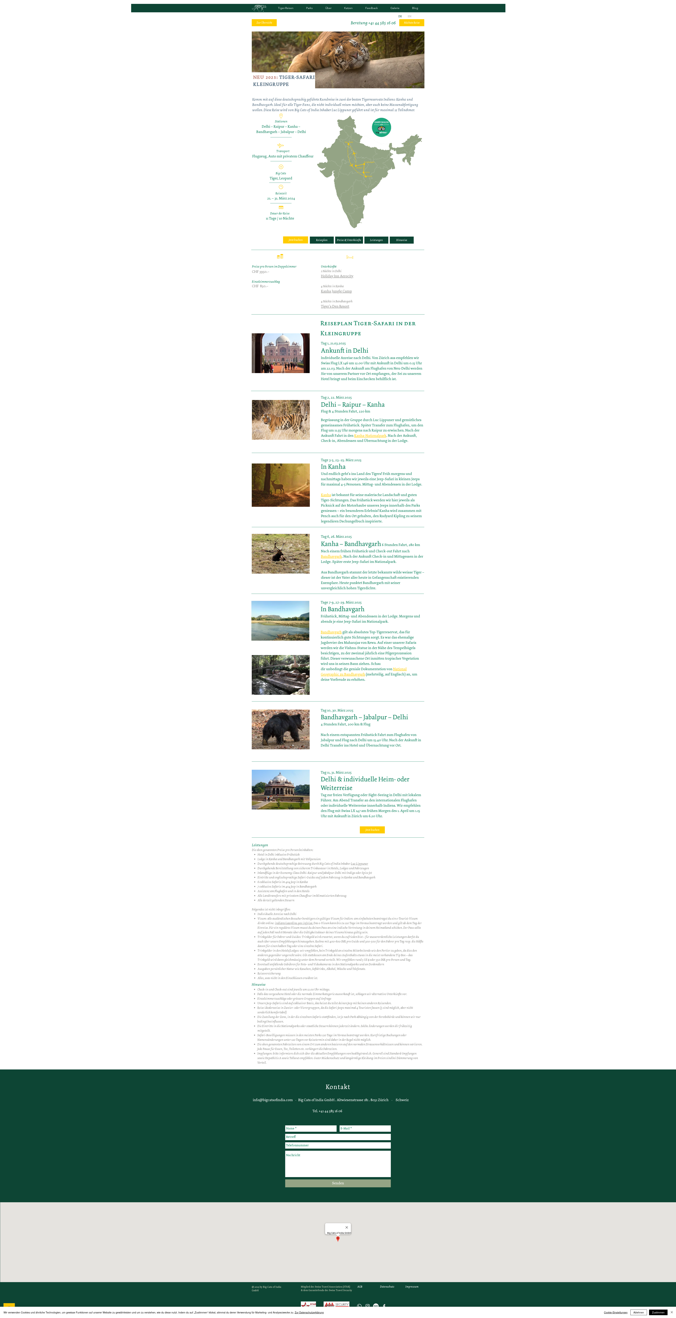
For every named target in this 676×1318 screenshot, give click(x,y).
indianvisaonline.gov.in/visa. (294, 923)
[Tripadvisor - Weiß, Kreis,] (376, 1306)
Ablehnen (638, 1312)
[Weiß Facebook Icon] (384, 1306)
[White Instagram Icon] (367, 1306)
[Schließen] (672, 1312)
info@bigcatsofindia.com (273, 1099)
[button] (370, 173)
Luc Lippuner (359, 864)
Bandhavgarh (331, 556)
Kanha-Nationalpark (370, 435)
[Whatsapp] (359, 1306)
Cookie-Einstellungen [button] (616, 1312)
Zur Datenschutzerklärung (309, 1312)
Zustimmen (658, 1312)
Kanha (326, 494)
